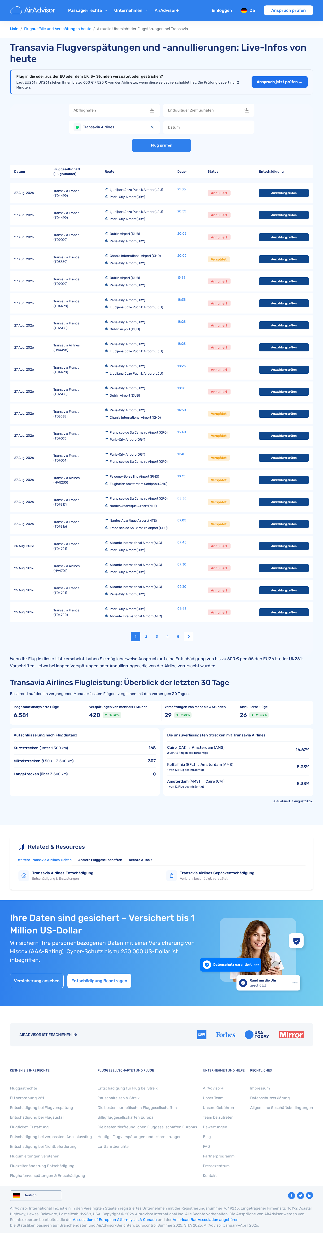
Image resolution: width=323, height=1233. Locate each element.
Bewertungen (215, 1127)
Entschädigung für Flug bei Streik (127, 1088)
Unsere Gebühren (218, 1107)
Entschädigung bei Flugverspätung (41, 1107)
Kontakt (210, 1175)
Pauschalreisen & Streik (119, 1098)
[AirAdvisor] (33, 10)
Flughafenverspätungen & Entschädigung (47, 1175)
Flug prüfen (161, 145)
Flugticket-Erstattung (29, 1127)
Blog (207, 1136)
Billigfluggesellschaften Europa (125, 1117)
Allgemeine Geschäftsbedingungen (281, 1107)
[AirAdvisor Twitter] (300, 1195)
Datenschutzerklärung (270, 1098)
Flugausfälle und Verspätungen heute (57, 29)
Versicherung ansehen (37, 981)
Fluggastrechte (23, 1088)
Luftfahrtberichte (113, 1146)
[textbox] (111, 110)
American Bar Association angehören (206, 1219)
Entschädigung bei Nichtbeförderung (43, 1146)
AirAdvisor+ (167, 10)
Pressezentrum (216, 1166)
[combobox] (114, 110)
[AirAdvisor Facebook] (291, 1195)
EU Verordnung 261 (27, 1098)
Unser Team (213, 1098)
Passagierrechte (85, 10)
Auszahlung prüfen (284, 193)
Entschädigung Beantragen (99, 981)
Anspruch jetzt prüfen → (279, 82)
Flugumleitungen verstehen (34, 1156)
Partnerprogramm (219, 1156)
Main (14, 29)
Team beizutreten (218, 1117)
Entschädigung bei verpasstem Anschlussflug (51, 1136)
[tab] (44, 861)
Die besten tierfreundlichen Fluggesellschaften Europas (147, 1127)
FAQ (206, 1146)
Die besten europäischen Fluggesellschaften (137, 1107)
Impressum (260, 1088)
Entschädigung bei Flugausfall (37, 1117)
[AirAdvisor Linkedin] (309, 1195)
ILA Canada (146, 1219)
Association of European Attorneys (104, 1219)
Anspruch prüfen (288, 10)
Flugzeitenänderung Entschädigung (42, 1166)
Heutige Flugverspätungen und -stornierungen (140, 1136)
